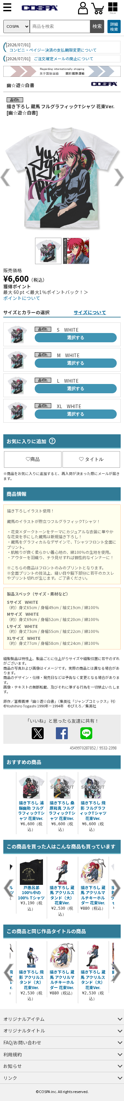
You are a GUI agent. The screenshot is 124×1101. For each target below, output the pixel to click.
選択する (75, 337)
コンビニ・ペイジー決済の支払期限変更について (53, 50)
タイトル (94, 459)
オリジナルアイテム (24, 1019)
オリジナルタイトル (24, 1030)
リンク (10, 1078)
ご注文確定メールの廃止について (63, 58)
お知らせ (12, 1066)
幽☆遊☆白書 (20, 85)
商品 (35, 459)
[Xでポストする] (38, 737)
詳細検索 (114, 26)
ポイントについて (21, 298)
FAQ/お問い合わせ (22, 1042)
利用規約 (12, 1054)
